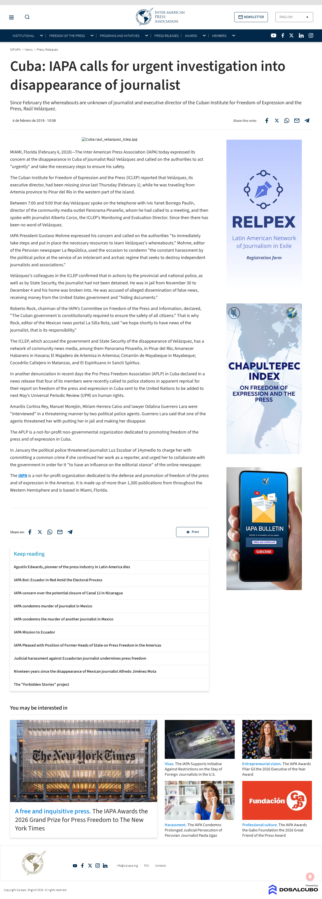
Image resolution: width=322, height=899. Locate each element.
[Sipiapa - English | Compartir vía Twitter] (40, 532)
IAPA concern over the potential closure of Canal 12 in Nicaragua (68, 593)
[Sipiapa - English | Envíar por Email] (297, 121)
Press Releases (166, 35)
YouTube (75, 865)
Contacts (160, 865)
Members (219, 36)
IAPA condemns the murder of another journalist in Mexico (63, 619)
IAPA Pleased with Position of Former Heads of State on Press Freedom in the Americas (87, 645)
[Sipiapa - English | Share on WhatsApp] (287, 121)
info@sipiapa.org (127, 865)
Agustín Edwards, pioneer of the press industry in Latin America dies (72, 567)
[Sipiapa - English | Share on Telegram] (307, 121)
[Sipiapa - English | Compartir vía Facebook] (30, 532)
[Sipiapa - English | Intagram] (311, 35)
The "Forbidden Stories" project (41, 684)
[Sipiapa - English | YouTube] (273, 35)
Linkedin (105, 865)
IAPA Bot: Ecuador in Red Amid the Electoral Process (58, 580)
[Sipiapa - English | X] (291, 35)
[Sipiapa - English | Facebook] (282, 35)
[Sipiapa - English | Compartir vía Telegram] (70, 532)
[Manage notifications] (310, 877)
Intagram (97, 865)
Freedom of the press (67, 36)
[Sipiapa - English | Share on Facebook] (267, 121)
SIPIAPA (15, 49)
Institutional (23, 36)
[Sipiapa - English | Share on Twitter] (277, 121)
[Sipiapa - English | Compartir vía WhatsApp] (50, 532)
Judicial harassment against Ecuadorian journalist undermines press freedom (80, 658)
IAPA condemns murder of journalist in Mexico (53, 606)
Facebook (82, 865)
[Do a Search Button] (26, 17)
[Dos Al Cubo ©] (293, 893)
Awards (191, 36)
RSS (146, 865)
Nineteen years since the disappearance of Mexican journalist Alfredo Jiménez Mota (85, 671)
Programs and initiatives (119, 36)
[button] (251, 17)
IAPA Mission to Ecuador (34, 632)
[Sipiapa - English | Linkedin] (301, 35)
